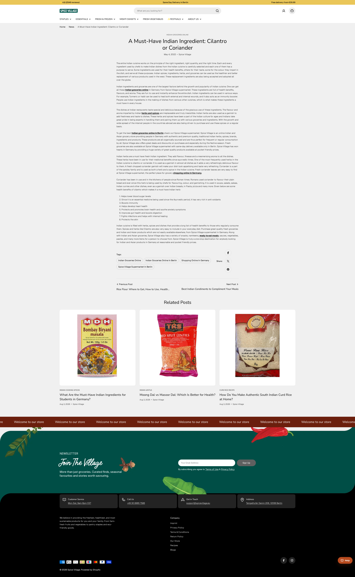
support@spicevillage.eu (198, 503)
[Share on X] (228, 261)
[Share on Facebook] (228, 253)
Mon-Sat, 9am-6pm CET (79, 503)
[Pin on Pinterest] (228, 269)
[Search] (217, 10)
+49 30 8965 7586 (136, 503)
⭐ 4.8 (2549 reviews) (70, 2)
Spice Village (74, 569)
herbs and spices (150, 113)
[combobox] (177, 10)
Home (62, 26)
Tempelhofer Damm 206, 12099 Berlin (264, 503)
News (71, 26)
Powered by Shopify (90, 569)
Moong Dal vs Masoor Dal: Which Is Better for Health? (177, 395)
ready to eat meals (209, 235)
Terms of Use (212, 469)
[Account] (283, 10)
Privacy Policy (227, 469)
